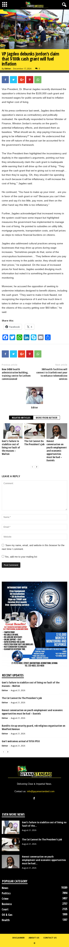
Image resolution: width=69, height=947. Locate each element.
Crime (5, 899)
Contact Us (50, 937)
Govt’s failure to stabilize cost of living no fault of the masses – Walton (11, 447)
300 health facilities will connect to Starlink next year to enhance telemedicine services (51, 374)
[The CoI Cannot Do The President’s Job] (34, 431)
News (5, 888)
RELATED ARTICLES (21, 417)
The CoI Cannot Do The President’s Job (34, 442)
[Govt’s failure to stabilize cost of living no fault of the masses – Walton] (12, 431)
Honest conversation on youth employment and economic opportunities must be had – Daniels (57, 450)
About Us (34, 937)
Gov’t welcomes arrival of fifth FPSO (21, 741)
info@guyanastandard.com (40, 791)
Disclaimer (18, 937)
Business (7, 904)
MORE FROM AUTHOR (46, 417)
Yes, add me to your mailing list (20, 556)
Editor (8, 68)
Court (5, 909)
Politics (6, 893)
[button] (63, 5)
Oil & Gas (7, 915)
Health (6, 920)
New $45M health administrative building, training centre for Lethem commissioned (16, 374)
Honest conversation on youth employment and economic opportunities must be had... (44, 860)
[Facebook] (34, 798)
